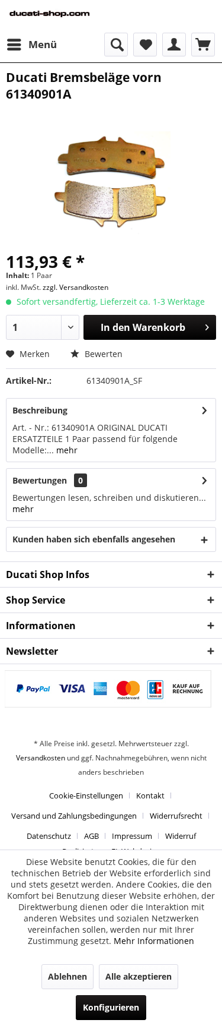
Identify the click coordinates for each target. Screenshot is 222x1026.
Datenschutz (49, 836)
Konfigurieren (111, 1007)
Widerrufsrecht (176, 815)
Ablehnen (67, 976)
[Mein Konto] (174, 44)
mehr (66, 450)
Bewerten (102, 353)
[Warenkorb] (203, 44)
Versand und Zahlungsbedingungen (74, 815)
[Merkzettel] (145, 44)
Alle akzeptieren (138, 976)
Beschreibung (39, 410)
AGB (91, 836)
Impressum (132, 836)
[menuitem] (31, 44)
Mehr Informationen (154, 940)
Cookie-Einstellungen (86, 795)
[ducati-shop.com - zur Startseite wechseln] (58, 16)
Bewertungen (39, 480)
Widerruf (180, 836)
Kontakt (150, 795)
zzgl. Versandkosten (75, 287)
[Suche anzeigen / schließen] (116, 44)
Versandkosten (40, 758)
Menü (42, 44)
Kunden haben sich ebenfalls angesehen (93, 539)
